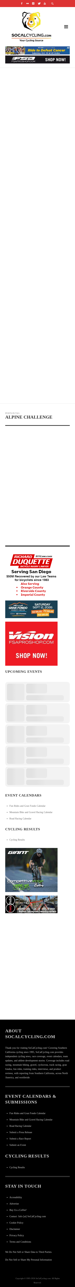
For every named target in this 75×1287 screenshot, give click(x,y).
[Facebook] (21, 3)
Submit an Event (17, 1145)
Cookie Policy (16, 1222)
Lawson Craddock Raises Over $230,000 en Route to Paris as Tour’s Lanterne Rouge (36, 119)
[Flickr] (27, 3)
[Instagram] (33, 3)
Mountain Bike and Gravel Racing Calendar (30, 812)
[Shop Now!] (31, 643)
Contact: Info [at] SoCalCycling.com (27, 1216)
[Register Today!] (31, 609)
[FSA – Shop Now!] (37, 59)
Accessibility (15, 1197)
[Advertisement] (31, 939)
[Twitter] (39, 3)
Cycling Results (17, 839)
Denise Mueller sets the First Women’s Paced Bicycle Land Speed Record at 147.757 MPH (34, 203)
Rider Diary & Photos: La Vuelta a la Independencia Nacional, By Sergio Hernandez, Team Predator (35, 287)
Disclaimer (14, 1229)
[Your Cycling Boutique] (31, 904)
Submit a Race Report (20, 1138)
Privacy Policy (16, 1235)
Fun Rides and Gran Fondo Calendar (27, 806)
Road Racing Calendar (20, 818)
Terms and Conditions (20, 1241)
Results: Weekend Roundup (24, 542)
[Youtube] (44, 3)
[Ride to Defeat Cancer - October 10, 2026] (37, 50)
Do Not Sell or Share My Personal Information (28, 1259)
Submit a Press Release (20, 1132)
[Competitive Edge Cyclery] (31, 870)
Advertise (14, 1203)
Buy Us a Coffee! (18, 1210)
